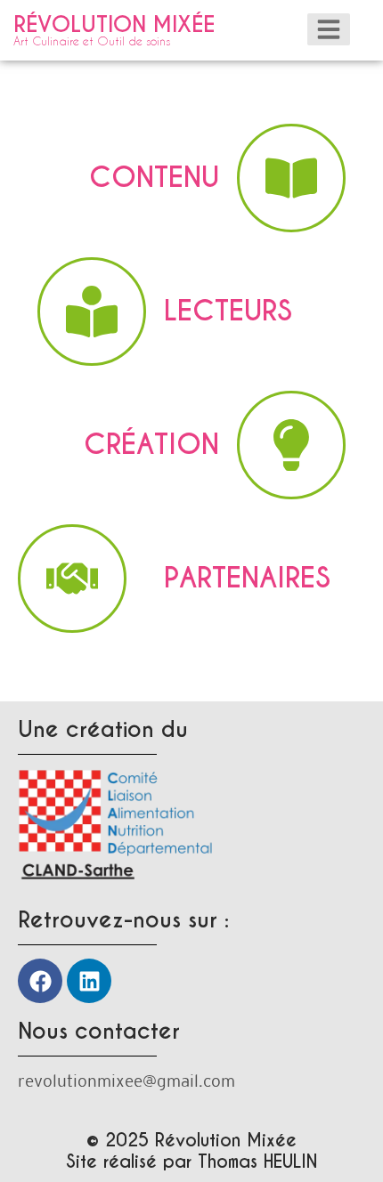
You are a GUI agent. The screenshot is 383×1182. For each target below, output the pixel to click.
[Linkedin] (89, 981)
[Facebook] (40, 981)
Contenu (154, 177)
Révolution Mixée (114, 29)
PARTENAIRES (247, 578)
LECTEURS (228, 311)
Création (151, 444)
